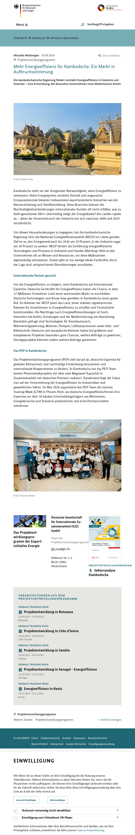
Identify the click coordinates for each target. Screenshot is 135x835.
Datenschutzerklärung (90, 830)
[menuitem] (108, 56)
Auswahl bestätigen (26, 800)
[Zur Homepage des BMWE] (31, 10)
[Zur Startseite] (110, 6)
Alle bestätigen (57, 800)
